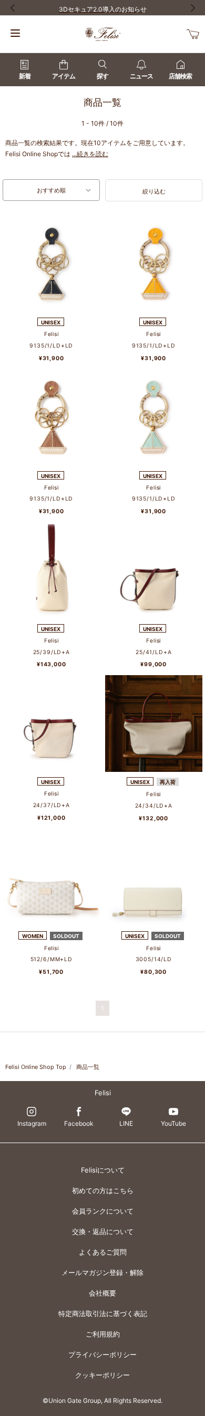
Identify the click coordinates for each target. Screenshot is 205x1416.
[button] (153, 190)
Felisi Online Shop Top (35, 1067)
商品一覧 (87, 1067)
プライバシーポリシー (102, 1354)
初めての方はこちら (103, 1190)
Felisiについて (103, 1170)
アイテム (63, 76)
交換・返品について (103, 1231)
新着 (24, 76)
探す (102, 76)
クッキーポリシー (102, 1375)
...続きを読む (90, 154)
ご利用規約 (103, 1334)
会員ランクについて (103, 1211)
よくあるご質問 (103, 1252)
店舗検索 (180, 76)
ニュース (141, 76)
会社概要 (102, 1293)
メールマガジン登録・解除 (103, 1272)
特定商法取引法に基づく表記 (102, 1313)
